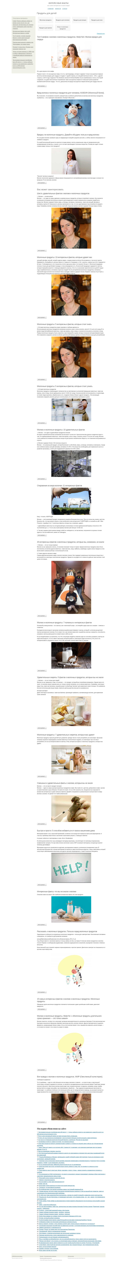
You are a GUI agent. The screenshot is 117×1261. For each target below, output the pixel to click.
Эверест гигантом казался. (47, 1180)
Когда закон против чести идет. (48, 1250)
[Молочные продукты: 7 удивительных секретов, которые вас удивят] (71, 759)
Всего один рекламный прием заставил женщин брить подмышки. (57, 1136)
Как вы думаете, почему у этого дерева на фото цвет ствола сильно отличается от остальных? (67, 1224)
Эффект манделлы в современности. (50, 1227)
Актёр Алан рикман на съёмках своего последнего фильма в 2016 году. (60, 1216)
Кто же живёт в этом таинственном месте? (51, 1182)
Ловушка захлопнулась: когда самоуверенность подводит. (56, 1235)
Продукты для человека (62, 20)
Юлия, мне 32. (43, 1184)
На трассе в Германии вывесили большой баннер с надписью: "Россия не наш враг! (63, 1140)
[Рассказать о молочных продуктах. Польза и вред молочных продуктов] (71, 970)
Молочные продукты (45, 20)
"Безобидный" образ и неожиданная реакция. (52, 1231)
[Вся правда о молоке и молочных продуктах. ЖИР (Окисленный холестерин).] (71, 1107)
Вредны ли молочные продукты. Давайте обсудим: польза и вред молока (68, 134)
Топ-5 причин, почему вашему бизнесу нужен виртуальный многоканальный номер (21, 37)
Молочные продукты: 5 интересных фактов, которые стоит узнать (64, 386)
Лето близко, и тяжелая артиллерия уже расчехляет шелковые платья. (60, 1233)
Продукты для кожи (97, 20)
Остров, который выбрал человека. (49, 1218)
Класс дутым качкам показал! (47, 1246)
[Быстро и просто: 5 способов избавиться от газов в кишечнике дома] (71, 868)
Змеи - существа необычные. (47, 1205)
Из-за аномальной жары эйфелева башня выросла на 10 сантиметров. (60, 1164)
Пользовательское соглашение (50, 1256)
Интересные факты (58, 3)
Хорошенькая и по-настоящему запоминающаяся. (54, 1237)
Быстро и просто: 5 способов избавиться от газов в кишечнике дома (66, 830)
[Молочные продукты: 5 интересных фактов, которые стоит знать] (71, 357)
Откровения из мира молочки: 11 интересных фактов (59, 485)
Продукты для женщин (79, 20)
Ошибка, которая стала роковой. (48, 1248)
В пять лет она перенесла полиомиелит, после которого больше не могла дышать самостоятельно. (67, 1138)
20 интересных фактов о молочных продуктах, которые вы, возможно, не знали (70, 542)
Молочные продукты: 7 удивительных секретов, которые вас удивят (65, 735)
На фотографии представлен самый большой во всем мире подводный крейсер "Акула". (65, 1220)
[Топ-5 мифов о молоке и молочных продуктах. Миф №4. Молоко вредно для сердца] (71, 54)
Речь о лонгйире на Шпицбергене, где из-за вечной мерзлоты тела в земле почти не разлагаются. (68, 1239)
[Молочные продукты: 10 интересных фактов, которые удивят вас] (71, 295)
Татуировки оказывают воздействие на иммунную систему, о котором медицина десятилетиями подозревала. (71, 1225)
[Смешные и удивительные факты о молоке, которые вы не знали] (71, 808)
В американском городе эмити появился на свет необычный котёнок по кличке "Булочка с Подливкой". (69, 1243)
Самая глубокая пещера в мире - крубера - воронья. (54, 1212)
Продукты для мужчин (45, 28)
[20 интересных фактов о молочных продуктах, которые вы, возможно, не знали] (71, 587)
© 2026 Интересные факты (17, 1256)
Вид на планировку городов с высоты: (49, 1151)
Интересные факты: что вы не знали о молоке (56, 891)
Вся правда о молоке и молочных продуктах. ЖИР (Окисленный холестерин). (70, 1076)
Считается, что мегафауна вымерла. (50, 1187)
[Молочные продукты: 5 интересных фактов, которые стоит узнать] (71, 410)
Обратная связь (71, 1256)
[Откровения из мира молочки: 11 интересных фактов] (71, 501)
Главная (51, 8)
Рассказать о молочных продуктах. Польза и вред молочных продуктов (67, 931)
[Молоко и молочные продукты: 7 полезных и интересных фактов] (71, 655)
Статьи (64, 8)
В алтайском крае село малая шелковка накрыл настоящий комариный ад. (61, 1189)
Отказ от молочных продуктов (62, 27)
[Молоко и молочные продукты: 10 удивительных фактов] (71, 463)
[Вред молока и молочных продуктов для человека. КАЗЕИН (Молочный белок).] (71, 112)
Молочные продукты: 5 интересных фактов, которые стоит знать (64, 324)
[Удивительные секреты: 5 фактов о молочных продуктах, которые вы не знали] (71, 711)
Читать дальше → (42, 86)
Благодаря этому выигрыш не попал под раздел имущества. (57, 1185)
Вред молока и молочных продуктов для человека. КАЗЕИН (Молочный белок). (70, 93)
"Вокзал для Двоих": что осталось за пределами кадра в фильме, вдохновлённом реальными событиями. (70, 1241)
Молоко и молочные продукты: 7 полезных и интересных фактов (64, 622)
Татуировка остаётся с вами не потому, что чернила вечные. (56, 1142)
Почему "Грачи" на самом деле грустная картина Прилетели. (57, 1229)
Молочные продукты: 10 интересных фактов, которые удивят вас (64, 257)
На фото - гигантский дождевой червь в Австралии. (54, 1210)
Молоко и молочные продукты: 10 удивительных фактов (61, 429)
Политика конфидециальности (46, 1258)
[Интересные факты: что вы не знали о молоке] (71, 909)
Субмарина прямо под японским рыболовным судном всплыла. (58, 1222)
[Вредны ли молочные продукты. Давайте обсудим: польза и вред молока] (71, 161)
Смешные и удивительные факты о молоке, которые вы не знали (65, 783)
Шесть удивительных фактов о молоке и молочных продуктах (63, 193)
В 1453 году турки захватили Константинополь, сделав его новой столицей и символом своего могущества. (71, 1195)
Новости (58, 8)
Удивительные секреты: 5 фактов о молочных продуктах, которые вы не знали (70, 677)
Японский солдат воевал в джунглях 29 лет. (52, 1178)
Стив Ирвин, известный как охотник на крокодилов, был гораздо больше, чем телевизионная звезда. (69, 1245)
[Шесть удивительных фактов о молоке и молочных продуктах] (71, 228)
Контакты (41, 1256)
